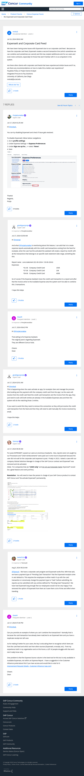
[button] (76, 32)
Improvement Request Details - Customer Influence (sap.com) (29, 666)
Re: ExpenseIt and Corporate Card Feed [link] (18, 17)
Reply (71, 95)
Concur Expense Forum (35, 14)
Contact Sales (8, 729)
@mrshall (12, 127)
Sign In (78, 3)
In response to (22, 231)
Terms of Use (15, 764)
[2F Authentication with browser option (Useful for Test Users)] (75, 105)
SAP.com (6, 737)
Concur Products (9, 726)
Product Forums (16, 14)
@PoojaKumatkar (25, 245)
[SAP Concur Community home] (10, 3)
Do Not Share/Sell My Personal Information (32, 764)
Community (25, 3)
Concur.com (7, 722)
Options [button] (77, 14)
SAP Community (9, 744)
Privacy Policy (7, 764)
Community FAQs (9, 707)
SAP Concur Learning (10, 755)
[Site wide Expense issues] (79, 105)
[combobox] (66, 9)
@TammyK (15, 572)
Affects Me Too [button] (14, 85)
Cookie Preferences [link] (50, 764)
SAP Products (8, 740)
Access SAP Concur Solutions (13, 718)
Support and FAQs (9, 711)
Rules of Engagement (10, 704)
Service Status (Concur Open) (13, 751)
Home (4, 14)
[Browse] (4, 9)
